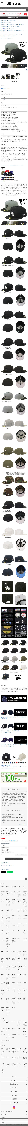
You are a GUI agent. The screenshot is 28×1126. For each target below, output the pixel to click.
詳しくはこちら (22, 824)
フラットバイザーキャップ (17, 34)
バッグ (19, 1034)
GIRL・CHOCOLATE (2, 1010)
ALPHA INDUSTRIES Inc (3, 992)
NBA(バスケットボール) (8, 1050)
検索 (27, 10)
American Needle (25, 893)
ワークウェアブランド (8, 1065)
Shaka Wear (8, 911)
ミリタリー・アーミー (20, 1065)
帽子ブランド (10, 38)
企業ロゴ (3, 1057)
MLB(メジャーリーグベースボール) (14, 26)
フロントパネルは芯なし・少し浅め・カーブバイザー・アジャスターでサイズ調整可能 (14, 745)
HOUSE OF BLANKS (2, 961)
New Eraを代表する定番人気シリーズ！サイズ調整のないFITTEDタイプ (14, 718)
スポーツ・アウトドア (14, 1065)
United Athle (8, 925)
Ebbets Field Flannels (25, 903)
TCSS (14, 990)
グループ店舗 (14, 1103)
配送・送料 (14, 1087)
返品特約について (5, 862)
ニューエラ (3, 181)
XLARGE (20, 910)
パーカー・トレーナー (25, 1030)
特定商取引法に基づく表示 (7, 1111)
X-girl (25, 910)
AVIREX (14, 901)
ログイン (3, 1119)
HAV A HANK (14, 976)
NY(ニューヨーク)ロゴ (25, 1065)
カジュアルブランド (25, 1059)
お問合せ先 (14, 1095)
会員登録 (3, 1117)
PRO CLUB (2, 910)
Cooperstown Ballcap (20, 969)
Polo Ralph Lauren (2, 918)
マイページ (14, 1080)
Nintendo (25, 940)
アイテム (4, 22)
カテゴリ (14, 1076)
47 (25, 887)
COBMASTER (8, 984)
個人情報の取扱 (4, 1114)
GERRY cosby (19, 960)
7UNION (14, 967)
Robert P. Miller (8, 977)
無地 (7, 1057)
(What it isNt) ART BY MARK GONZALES (8, 943)
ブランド (4, 20)
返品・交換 (14, 1091)
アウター (3, 1034)
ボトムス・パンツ (8, 1036)
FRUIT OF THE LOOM (8, 902)
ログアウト (3, 1122)
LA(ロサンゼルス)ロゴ (11, 36)
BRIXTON (19, 894)
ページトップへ (26, 879)
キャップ (9, 22)
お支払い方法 (14, 1084)
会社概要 (14, 1099)
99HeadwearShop (8, 1011)
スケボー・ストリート (3, 1065)
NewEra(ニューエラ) (11, 20)
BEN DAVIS (2, 932)
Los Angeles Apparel (8, 918)
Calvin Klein (19, 901)
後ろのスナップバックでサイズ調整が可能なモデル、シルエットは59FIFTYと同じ (14, 731)
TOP (1, 20)
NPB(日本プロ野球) (20, 1050)
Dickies (14, 917)
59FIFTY (2, 32)
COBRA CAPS (14, 960)
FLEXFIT (14, 892)
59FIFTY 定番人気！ (20, 24)
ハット (13, 1021)
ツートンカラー (10, 28)
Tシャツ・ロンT (20, 1030)
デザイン (4, 26)
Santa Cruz (8, 1000)
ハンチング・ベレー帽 (3, 1030)
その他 (13, 1007)
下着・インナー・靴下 (14, 1036)
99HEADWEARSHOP (14, 3)
